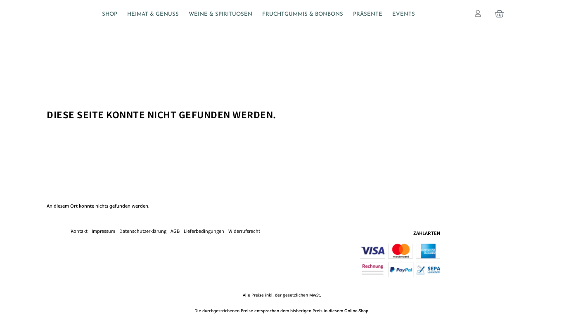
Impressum (103, 230)
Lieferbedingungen (204, 230)
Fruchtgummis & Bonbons (302, 14)
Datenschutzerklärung (142, 230)
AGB (175, 230)
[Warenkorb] (499, 14)
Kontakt (79, 230)
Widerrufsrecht (244, 230)
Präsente (367, 14)
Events (403, 14)
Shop (109, 14)
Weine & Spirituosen (220, 14)
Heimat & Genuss (153, 14)
